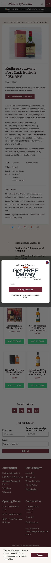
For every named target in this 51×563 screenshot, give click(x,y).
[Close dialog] (47, 262)
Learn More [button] (8, 559)
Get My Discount (25, 290)
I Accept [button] (39, 555)
